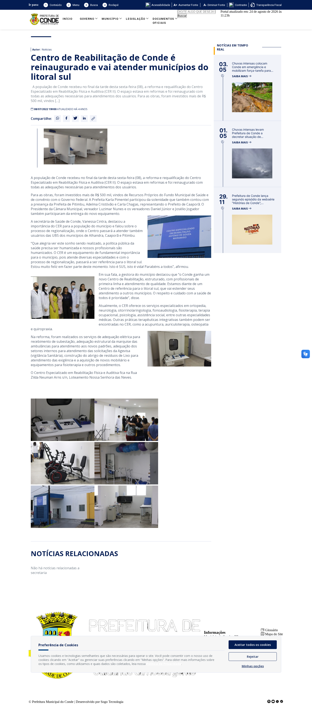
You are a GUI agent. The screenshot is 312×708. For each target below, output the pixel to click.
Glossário (271, 630)
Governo (87, 19)
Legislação (135, 19)
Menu (73, 5)
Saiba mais (240, 76)
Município (110, 19)
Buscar (182, 15)
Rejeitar (253, 657)
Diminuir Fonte (216, 5)
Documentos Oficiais (163, 21)
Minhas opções (253, 666)
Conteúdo (53, 5)
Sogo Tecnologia (112, 702)
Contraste (241, 5)
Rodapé (111, 5)
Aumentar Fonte (188, 5)
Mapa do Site (273, 634)
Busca (92, 5)
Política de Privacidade (163, 664)
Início (67, 19)
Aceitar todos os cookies (253, 645)
